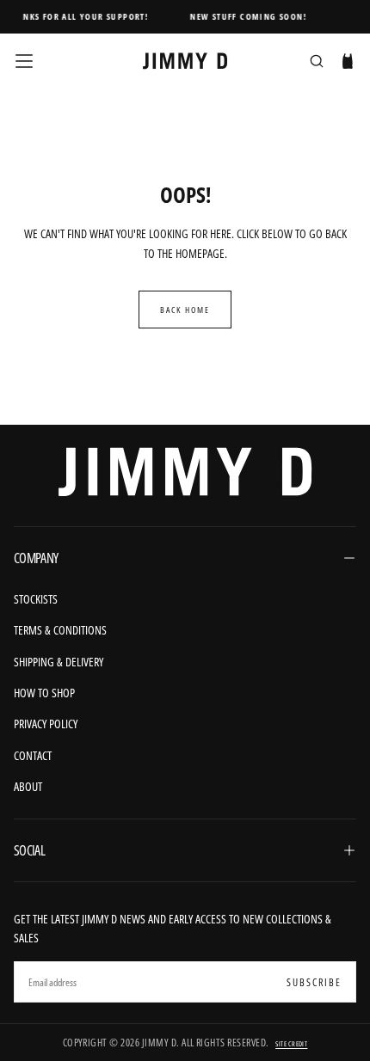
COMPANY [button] (36, 558)
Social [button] (29, 850)
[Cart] (347, 62)
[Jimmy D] (185, 472)
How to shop (44, 692)
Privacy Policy (45, 723)
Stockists (36, 599)
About (28, 786)
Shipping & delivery (58, 661)
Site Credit (291, 1043)
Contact (33, 755)
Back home (185, 310)
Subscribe (314, 982)
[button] (24, 61)
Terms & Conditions (60, 630)
